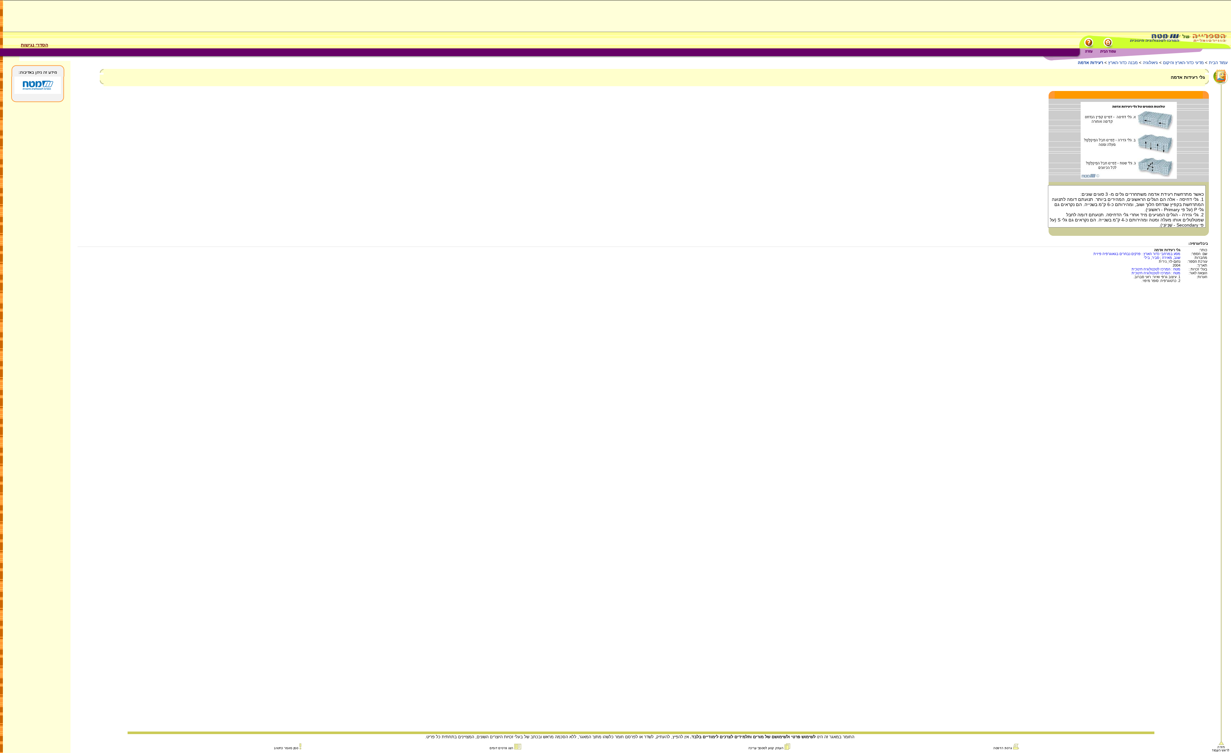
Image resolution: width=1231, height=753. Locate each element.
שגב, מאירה (1171, 258)
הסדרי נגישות (34, 44)
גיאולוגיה (1150, 62)
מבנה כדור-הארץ (1123, 62)
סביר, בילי (1151, 258)
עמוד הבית (1218, 62)
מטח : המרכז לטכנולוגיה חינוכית (1156, 269)
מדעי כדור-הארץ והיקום (1183, 62)
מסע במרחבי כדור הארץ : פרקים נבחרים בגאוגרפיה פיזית (1136, 254)
